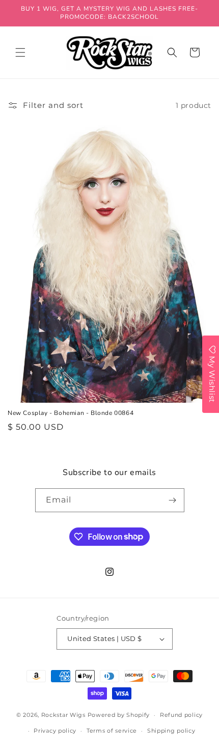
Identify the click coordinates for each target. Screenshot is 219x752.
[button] (20, 52)
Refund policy (181, 714)
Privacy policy (55, 730)
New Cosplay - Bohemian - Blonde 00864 (70, 413)
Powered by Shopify (119, 714)
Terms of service (112, 730)
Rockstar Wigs (63, 714)
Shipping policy (171, 730)
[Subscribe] (172, 500)
